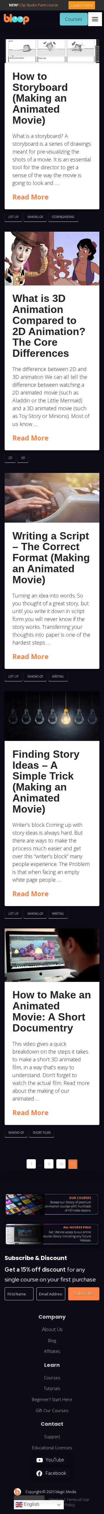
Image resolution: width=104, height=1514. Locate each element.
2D (10, 458)
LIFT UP (13, 217)
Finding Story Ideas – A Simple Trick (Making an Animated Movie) (45, 781)
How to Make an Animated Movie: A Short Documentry (51, 1011)
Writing (58, 676)
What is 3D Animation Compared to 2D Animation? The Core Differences (49, 325)
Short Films (42, 1132)
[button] (95, 19)
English (31, 1504)
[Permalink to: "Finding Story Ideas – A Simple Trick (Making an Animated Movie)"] (52, 716)
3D (23, 458)
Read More (30, 196)
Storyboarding (63, 217)
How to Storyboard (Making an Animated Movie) (40, 98)
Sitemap (56, 1499)
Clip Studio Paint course (38, 5)
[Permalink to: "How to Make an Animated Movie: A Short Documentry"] (52, 955)
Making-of (35, 217)
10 (61, 1163)
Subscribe (84, 1293)
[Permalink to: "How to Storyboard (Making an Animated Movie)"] (52, 51)
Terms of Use (78, 1499)
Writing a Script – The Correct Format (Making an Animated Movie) (51, 558)
